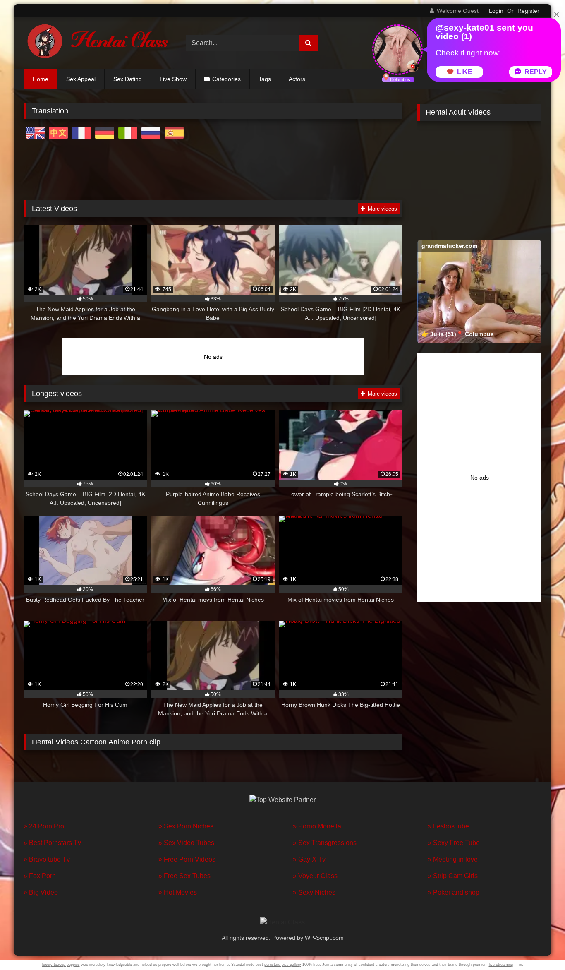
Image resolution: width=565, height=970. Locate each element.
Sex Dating (127, 79)
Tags (265, 79)
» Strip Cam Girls (453, 875)
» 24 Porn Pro (44, 826)
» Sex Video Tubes (186, 842)
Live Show (173, 79)
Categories (226, 79)
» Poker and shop (453, 892)
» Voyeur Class (315, 875)
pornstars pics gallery (282, 965)
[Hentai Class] (96, 43)
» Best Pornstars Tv (52, 842)
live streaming (501, 965)
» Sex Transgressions (325, 842)
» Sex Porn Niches (185, 826)
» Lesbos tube (448, 826)
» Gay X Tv (309, 859)
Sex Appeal (81, 79)
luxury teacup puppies (61, 965)
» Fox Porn (40, 875)
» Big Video (41, 892)
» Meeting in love (453, 859)
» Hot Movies (177, 892)
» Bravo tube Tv (47, 859)
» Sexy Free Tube (454, 842)
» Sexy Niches (314, 892)
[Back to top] (539, 945)
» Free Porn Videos (186, 859)
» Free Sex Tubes (184, 875)
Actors (297, 79)
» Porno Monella (317, 826)
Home (40, 79)
